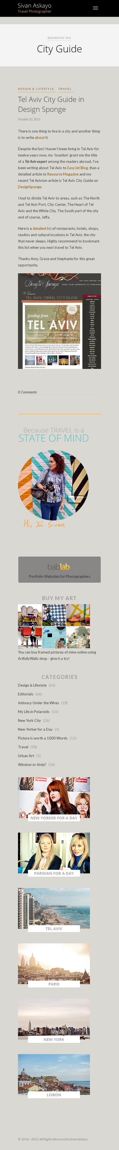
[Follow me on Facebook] (54, 543)
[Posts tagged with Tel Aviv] (54, 930)
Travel (65, 88)
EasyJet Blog (77, 168)
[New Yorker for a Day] (54, 820)
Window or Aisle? (32, 764)
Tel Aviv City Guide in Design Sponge (51, 104)
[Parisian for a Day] (54, 875)
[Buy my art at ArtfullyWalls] (54, 647)
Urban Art (26, 756)
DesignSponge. (30, 187)
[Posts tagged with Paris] (54, 986)
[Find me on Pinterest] (64, 543)
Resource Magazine (63, 174)
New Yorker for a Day (35, 729)
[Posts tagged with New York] (54, 1041)
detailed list (42, 228)
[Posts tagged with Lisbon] (54, 1097)
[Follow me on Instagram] (61, 543)
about (40, 137)
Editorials (25, 694)
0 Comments (27, 392)
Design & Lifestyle (36, 88)
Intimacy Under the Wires (38, 703)
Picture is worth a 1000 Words (43, 738)
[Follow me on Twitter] (58, 543)
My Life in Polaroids (34, 711)
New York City (29, 720)
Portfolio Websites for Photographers (59, 576)
